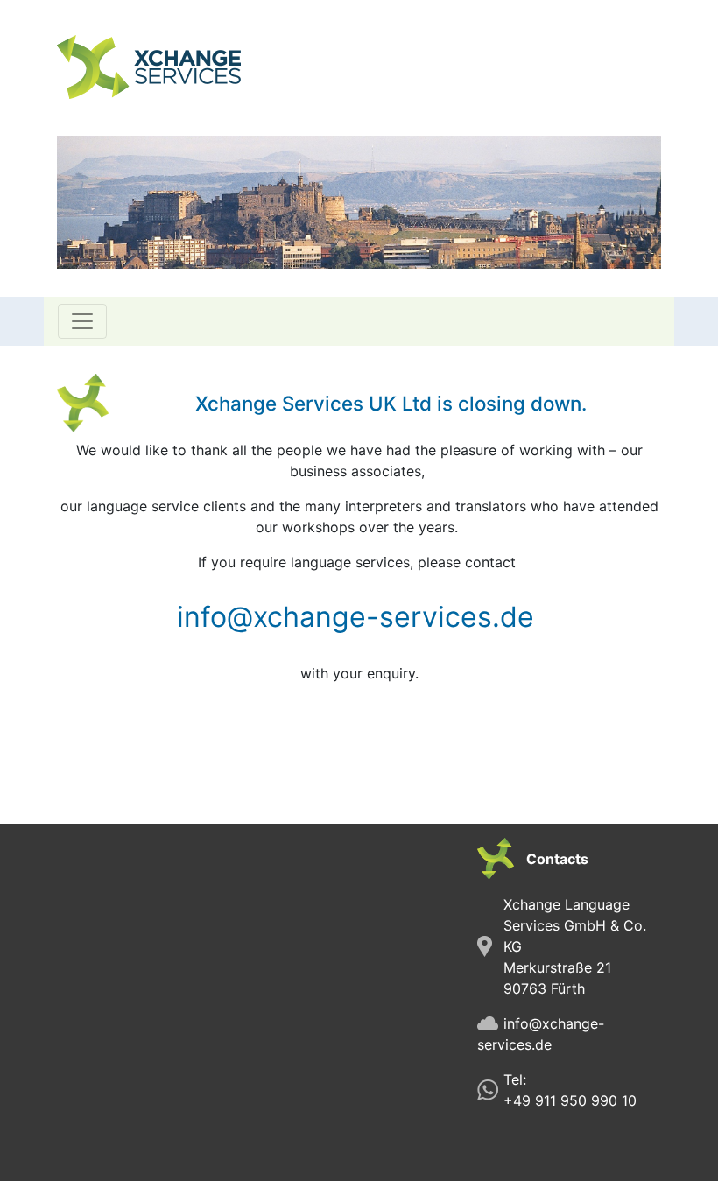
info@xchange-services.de (355, 617)
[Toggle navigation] (82, 321)
